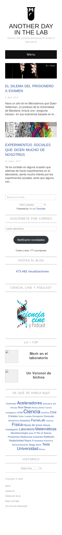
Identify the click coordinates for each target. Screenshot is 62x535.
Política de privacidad (16, 506)
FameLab (38, 420)
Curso (21, 416)
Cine (53, 412)
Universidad (27, 448)
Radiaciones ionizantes (31, 436)
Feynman (50, 420)
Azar (21, 407)
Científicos (45, 412)
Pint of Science (44, 433)
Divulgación (37, 416)
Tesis (46, 444)
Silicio (39, 444)
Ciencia (31, 411)
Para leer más (12, 501)
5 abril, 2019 (11, 97)
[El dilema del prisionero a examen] (31, 71)
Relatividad (38, 440)
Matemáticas (45, 428)
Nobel (31, 433)
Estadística (25, 420)
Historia (46, 425)
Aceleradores (29, 403)
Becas (27, 407)
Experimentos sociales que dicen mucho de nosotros (28, 150)
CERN (20, 412)
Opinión (51, 124)
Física (17, 424)
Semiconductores (20, 444)
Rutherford (48, 440)
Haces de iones (32, 425)
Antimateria (47, 403)
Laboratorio (27, 429)
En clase (50, 65)
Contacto (10, 491)
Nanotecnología (19, 433)
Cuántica (28, 416)
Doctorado (49, 416)
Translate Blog (13, 496)
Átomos (42, 449)
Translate (40, 208)
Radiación (49, 436)
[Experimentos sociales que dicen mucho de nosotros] (31, 130)
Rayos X (29, 440)
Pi (35, 433)
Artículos (13, 407)
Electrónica (13, 420)
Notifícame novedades (31, 240)
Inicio (8, 486)
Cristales (13, 416)
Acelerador (11, 403)
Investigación (12, 429)
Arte (54, 403)
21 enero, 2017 (13, 161)
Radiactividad (16, 440)
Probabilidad (14, 436)
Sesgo (32, 444)
